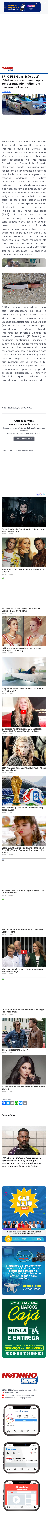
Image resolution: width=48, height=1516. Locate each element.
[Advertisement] (24, 40)
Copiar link (6, 91)
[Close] (45, 3)
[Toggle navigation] (44, 69)
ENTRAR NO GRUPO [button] (24, 439)
